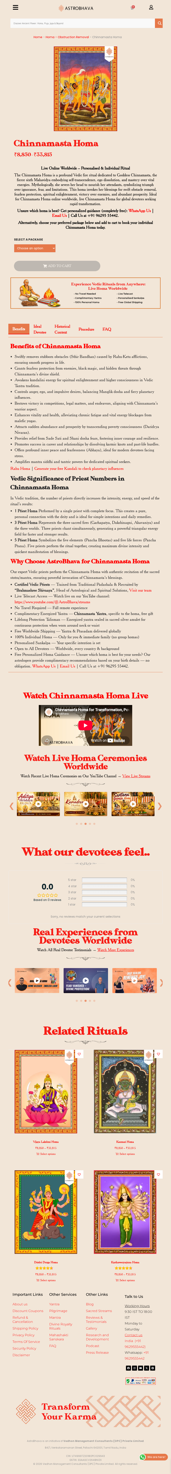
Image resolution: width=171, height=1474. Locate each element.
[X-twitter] (146, 1368)
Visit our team (140, 590)
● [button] (76, 823)
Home (38, 37)
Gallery (91, 1328)
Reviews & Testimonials (96, 1320)
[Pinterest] (152, 1368)
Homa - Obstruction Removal (67, 37)
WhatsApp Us (140, 210)
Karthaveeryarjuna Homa (125, 1262)
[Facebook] (128, 1368)
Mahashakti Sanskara (58, 1337)
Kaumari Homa (125, 1141)
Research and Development (97, 1337)
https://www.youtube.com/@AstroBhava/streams (52, 601)
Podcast (92, 1346)
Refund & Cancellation (23, 1320)
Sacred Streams (99, 1311)
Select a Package (28, 239)
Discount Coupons (28, 1311)
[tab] (18, 329)
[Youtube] (140, 1368)
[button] (79, 1054)
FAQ (52, 1346)
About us (20, 1304)
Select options (48, 1153)
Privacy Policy (23, 1335)
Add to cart (59, 266)
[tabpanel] (38, 805)
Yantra (54, 1304)
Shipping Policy (25, 1328)
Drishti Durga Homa (46, 1262)
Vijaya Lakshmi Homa (46, 1141)
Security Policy (24, 1348)
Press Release (97, 1353)
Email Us (59, 215)
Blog (90, 1304)
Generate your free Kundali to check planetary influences (79, 468)
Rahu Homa (20, 468)
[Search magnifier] (159, 23)
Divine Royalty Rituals (60, 1326)
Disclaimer (21, 1355)
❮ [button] (12, 806)
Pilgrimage (58, 1311)
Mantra (55, 1318)
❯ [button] (160, 806)
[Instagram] (134, 1368)
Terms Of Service (26, 1342)
